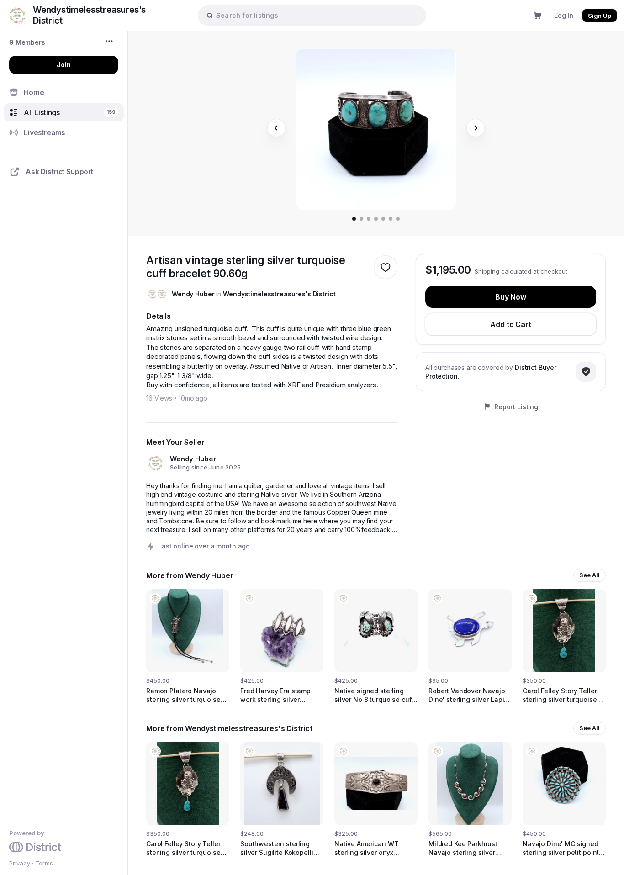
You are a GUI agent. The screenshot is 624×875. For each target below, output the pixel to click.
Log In (563, 15)
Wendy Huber (193, 294)
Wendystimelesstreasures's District (279, 294)
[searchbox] (316, 15)
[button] (27, 42)
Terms (44, 863)
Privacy (19, 863)
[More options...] (110, 41)
